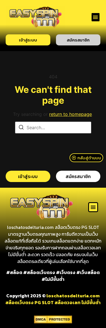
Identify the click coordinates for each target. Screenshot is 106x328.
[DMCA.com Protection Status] (53, 322)
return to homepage (70, 114)
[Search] (21, 128)
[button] (96, 17)
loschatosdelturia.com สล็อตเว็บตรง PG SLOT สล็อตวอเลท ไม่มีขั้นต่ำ (53, 299)
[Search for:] (53, 127)
